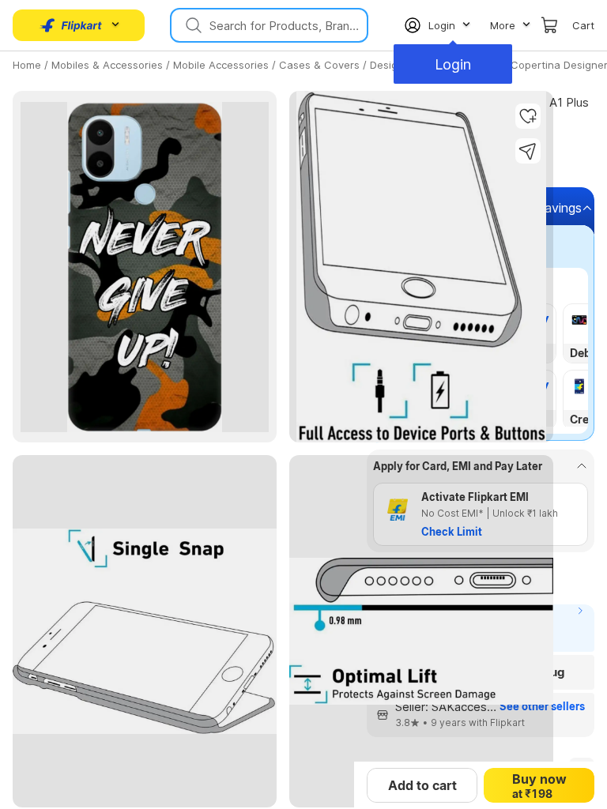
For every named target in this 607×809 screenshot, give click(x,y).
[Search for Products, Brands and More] (192, 25)
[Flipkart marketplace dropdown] (71, 25)
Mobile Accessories (221, 64)
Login (453, 64)
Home (27, 64)
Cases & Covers (319, 64)
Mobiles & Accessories (107, 64)
